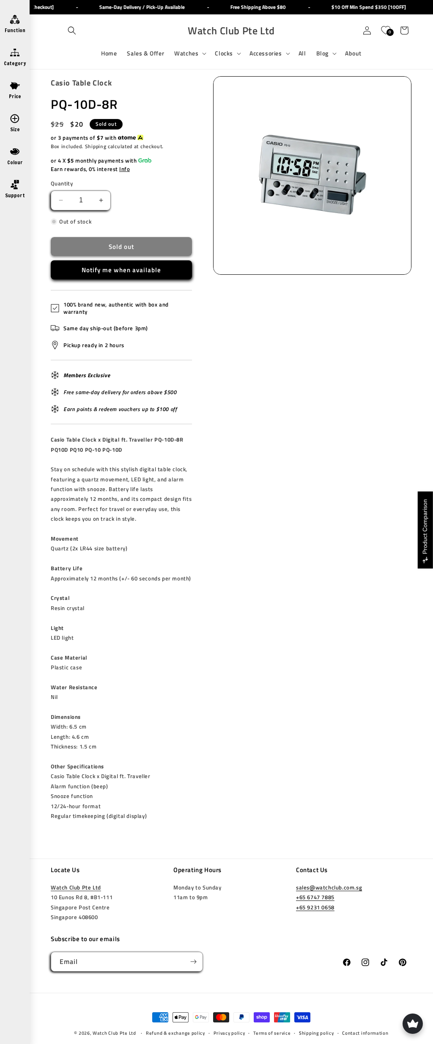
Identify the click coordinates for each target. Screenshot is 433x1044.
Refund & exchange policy (175, 1033)
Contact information (365, 1033)
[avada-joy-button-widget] (413, 1024)
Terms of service (271, 1033)
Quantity (62, 184)
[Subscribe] (193, 962)
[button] (72, 30)
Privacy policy (229, 1033)
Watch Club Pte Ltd (76, 887)
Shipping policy (316, 1033)
